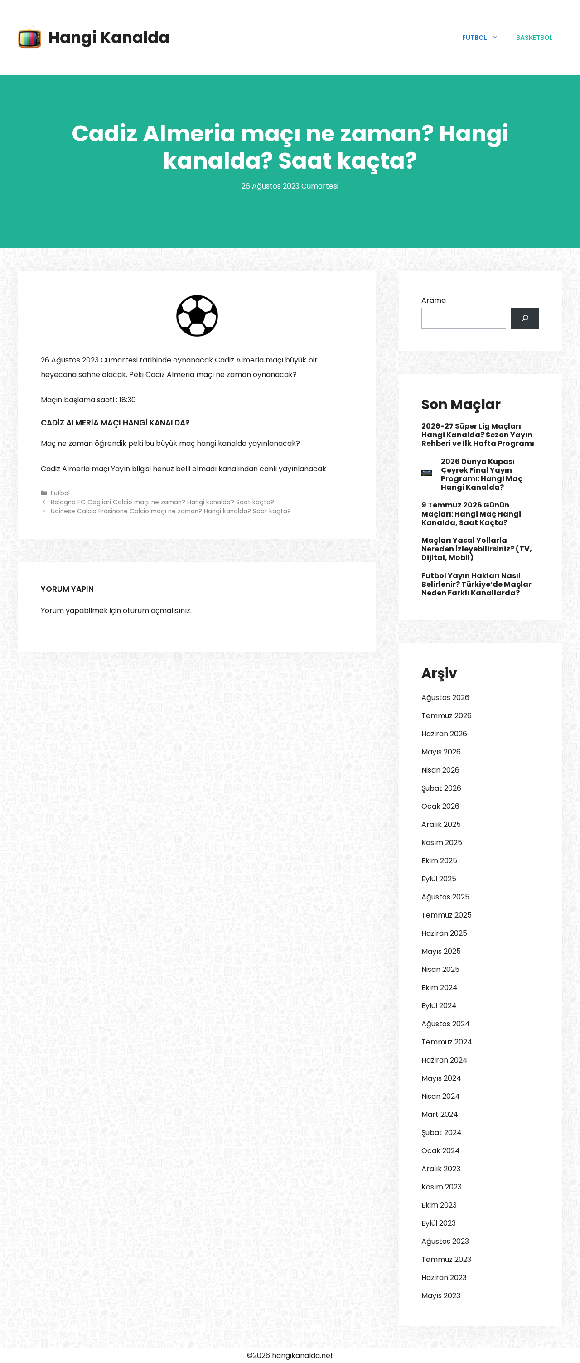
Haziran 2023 (444, 1277)
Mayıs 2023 (440, 1295)
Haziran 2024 (444, 1060)
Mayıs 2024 (441, 1078)
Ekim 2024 (439, 987)
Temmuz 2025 (446, 915)
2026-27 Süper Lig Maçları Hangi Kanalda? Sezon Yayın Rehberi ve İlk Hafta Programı (477, 435)
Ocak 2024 (440, 1151)
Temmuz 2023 (446, 1259)
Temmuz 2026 (446, 715)
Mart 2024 (439, 1114)
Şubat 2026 (441, 788)
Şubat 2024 (441, 1132)
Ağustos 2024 (445, 1024)
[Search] (525, 318)
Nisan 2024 (440, 1096)
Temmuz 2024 (446, 1042)
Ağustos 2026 (445, 697)
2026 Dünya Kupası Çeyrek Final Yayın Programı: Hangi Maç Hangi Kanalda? (481, 474)
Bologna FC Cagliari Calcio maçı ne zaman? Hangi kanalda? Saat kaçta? (162, 502)
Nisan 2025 (440, 969)
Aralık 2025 (441, 824)
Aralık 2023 (440, 1169)
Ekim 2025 (439, 861)
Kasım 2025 (441, 842)
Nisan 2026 (440, 770)
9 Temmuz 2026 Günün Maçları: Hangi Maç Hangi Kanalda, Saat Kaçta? (471, 513)
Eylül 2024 (439, 1005)
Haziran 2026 (444, 734)
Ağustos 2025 (445, 897)
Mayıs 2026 (441, 752)
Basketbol (534, 37)
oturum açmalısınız (156, 610)
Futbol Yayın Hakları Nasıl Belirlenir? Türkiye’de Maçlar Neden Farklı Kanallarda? (476, 584)
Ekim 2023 (439, 1205)
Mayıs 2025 (441, 951)
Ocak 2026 (440, 806)
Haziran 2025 (444, 933)
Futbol (474, 37)
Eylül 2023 (438, 1223)
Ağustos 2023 (445, 1241)
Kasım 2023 (441, 1187)
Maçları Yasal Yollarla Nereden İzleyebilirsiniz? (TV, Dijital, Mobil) (476, 549)
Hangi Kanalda (108, 37)
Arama (433, 300)
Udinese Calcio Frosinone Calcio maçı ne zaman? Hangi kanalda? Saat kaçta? (171, 511)
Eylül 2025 (438, 879)
